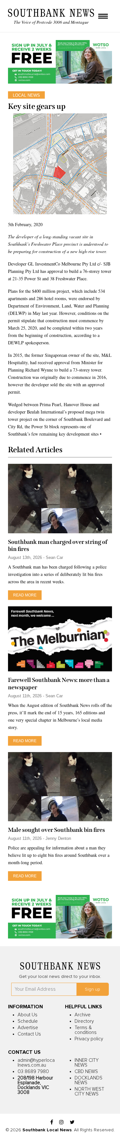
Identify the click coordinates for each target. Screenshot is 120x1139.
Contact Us (29, 1034)
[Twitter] (72, 1122)
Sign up (92, 989)
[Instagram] (61, 1122)
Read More (24, 595)
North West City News (89, 1091)
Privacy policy (89, 1039)
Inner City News (87, 1063)
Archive (83, 1014)
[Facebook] (51, 1122)
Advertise (28, 1027)
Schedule (28, 1021)
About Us (27, 1014)
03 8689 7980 (33, 1071)
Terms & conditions (86, 1030)
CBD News (86, 1071)
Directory (84, 1021)
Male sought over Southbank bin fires (56, 829)
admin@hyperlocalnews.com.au (36, 1063)
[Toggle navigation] (103, 16)
